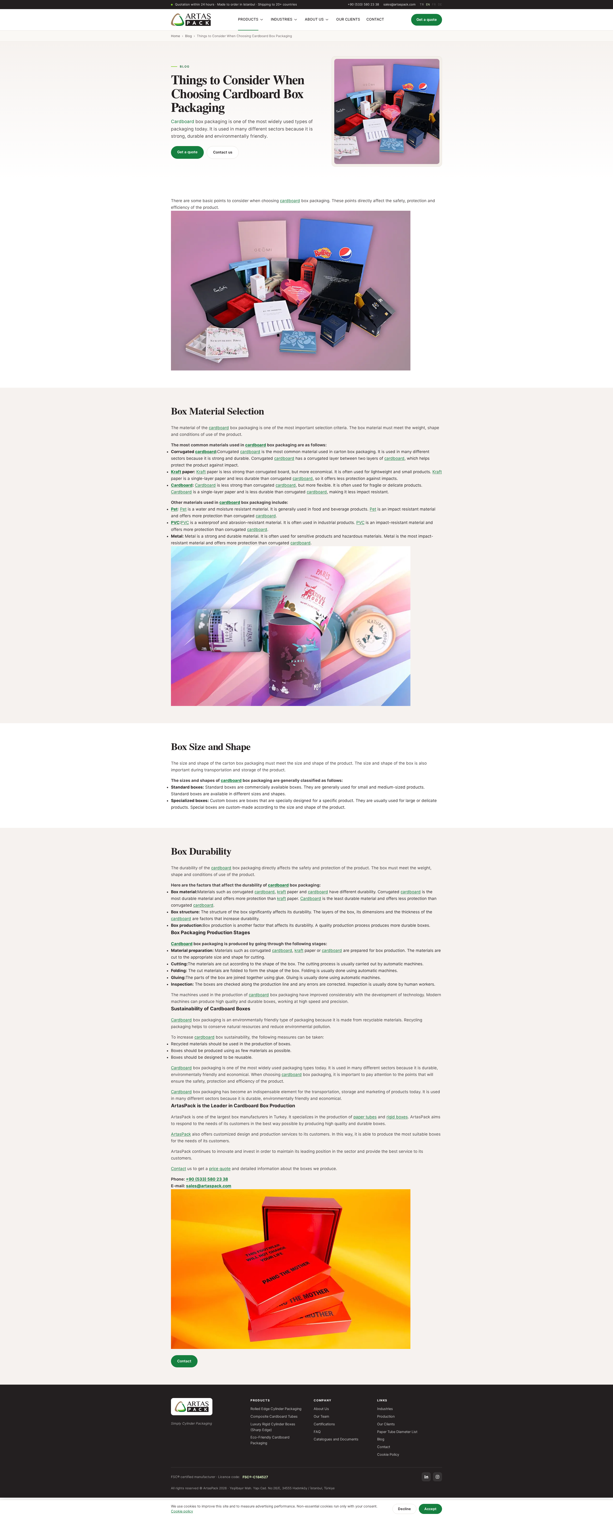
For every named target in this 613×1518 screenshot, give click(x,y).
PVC (175, 522)
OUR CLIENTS (348, 19)
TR (422, 4)
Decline (404, 1509)
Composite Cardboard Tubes (274, 1416)
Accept (430, 1509)
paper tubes (365, 1116)
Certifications (324, 1424)
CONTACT (375, 19)
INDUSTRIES (281, 19)
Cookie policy (182, 1511)
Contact (178, 1168)
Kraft (176, 471)
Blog (188, 36)
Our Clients (386, 1424)
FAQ (317, 1432)
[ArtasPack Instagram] (437, 1476)
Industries (385, 1409)
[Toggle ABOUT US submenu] (327, 20)
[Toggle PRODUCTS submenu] (262, 20)
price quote (220, 1168)
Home (175, 36)
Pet (174, 509)
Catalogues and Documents (336, 1439)
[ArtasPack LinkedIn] (426, 1476)
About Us (321, 1409)
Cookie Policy (388, 1454)
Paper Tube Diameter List (397, 1432)
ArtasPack (181, 1134)
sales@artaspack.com (399, 4)
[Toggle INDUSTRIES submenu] (296, 20)
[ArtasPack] (191, 1406)
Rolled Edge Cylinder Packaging (275, 1409)
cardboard (290, 200)
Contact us (222, 152)
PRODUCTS (248, 19)
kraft (281, 891)
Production (386, 1416)
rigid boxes (397, 1116)
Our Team (321, 1416)
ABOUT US (314, 19)
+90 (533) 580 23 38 (363, 4)
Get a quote (426, 19)
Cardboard (182, 121)
